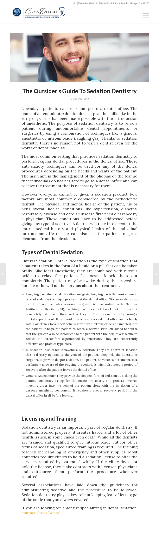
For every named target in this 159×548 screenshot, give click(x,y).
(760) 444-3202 (83, 3)
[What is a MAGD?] (3, 274)
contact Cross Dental (41, 512)
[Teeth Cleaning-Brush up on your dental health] (156, 274)
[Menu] (144, 14)
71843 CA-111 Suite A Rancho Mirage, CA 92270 (122, 3)
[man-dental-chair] (79, 57)
